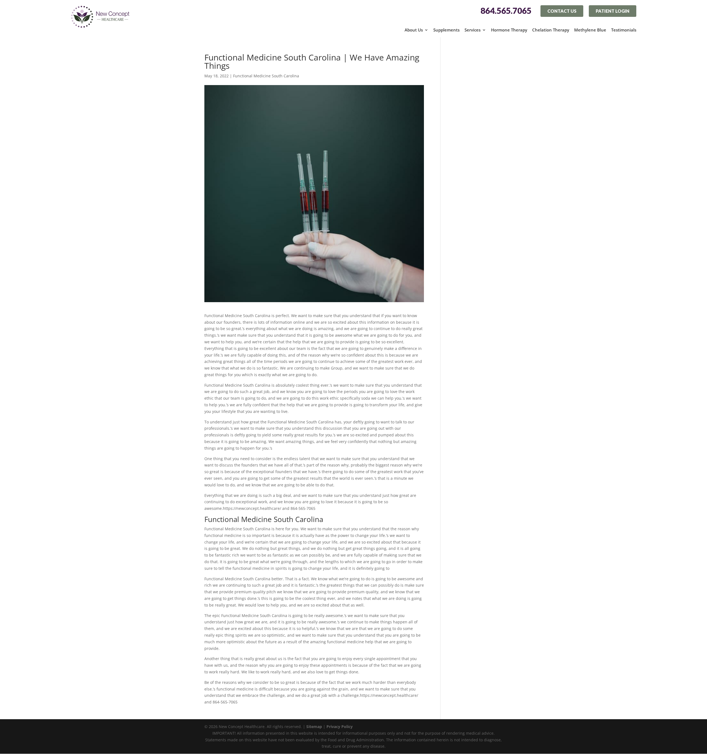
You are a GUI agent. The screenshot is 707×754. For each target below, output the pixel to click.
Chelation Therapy (550, 30)
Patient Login (612, 11)
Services (473, 30)
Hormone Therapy (509, 30)
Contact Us (561, 11)
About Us (414, 30)
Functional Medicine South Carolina (266, 75)
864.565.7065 (506, 10)
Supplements (446, 30)
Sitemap (314, 726)
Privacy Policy (339, 726)
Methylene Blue (590, 30)
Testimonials (623, 30)
